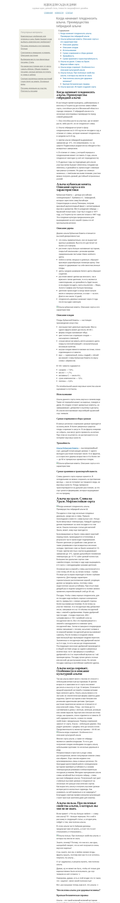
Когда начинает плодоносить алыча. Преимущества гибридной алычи (76, 34)
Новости (59, 12)
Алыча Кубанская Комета (67, 448)
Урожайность (68, 55)
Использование (69, 50)
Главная (48, 12)
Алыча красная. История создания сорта (78, 86)
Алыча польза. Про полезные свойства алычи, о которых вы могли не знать (77, 74)
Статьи (69, 12)
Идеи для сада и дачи (60, 4)
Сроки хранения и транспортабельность (80, 58)
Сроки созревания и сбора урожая (78, 53)
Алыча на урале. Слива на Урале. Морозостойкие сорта (75, 63)
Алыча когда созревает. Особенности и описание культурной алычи (77, 68)
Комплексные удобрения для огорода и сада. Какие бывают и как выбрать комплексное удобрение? (36, 39)
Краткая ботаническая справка (76, 84)
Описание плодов (70, 47)
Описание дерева (70, 44)
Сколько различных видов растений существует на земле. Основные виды (36, 81)
